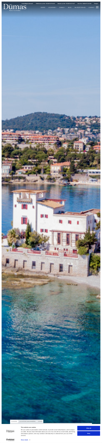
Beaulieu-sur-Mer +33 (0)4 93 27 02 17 (66, 3)
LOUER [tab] (40, 421)
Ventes (43, 7)
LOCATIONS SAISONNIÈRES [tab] (27, 421)
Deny (88, 433)
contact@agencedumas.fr (27, 3)
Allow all (88, 428)
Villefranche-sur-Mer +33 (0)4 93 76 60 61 (45, 3)
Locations (51, 7)
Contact (91, 7)
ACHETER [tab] (14, 421)
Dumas (61, 7)
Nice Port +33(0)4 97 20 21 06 (84, 3)
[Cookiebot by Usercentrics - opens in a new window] (10, 440)
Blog (69, 7)
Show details (24, 440)
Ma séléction (80, 7)
